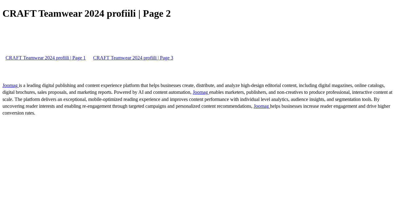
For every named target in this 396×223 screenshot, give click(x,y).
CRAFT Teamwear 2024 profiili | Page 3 (133, 57)
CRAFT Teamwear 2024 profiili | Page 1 (46, 57)
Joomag (10, 85)
